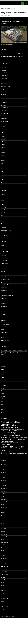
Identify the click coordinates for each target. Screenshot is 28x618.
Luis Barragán (3, 448)
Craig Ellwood (8, 429)
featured (7, 430)
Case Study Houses (5, 207)
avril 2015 (3, 477)
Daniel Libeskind (4, 78)
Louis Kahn (3, 105)
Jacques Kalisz (15, 437)
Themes (2, 337)
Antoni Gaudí (15, 422)
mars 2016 (3, 472)
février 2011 (3, 561)
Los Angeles (3, 158)
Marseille (3, 160)
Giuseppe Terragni (5, 89)
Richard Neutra (4, 121)
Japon (20, 437)
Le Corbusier (4, 102)
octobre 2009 (4, 604)
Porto (2, 174)
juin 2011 (3, 550)
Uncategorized (4, 217)
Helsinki (3, 147)
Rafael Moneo (4, 116)
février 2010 (3, 593)
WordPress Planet (5, 340)
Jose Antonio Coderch (6, 97)
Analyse (2, 204)
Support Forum (4, 335)
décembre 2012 (4, 501)
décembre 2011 (4, 534)
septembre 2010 (4, 574)
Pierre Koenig (7, 451)
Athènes (3, 136)
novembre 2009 (4, 601)
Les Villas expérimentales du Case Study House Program (14, 53)
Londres (2, 155)
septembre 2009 (4, 606)
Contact (2, 194)
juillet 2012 (3, 515)
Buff (15, 425)
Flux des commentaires (6, 233)
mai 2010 (3, 585)
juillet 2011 (3, 547)
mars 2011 (3, 558)
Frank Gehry (3, 83)
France (10, 430)
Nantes (2, 166)
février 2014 (3, 488)
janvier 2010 (4, 596)
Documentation (4, 326)
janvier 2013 (4, 499)
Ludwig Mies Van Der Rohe (7, 107)
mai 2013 (3, 493)
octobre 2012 (4, 507)
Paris (2, 171)
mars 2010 (3, 590)
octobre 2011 (4, 539)
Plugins (2, 329)
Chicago (3, 144)
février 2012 (3, 528)
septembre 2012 (4, 510)
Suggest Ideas (4, 332)
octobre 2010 (4, 571)
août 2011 (3, 544)
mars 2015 (3, 480)
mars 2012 (3, 526)
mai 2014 (3, 483)
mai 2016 (3, 467)
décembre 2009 (4, 598)
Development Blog (5, 324)
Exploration (3, 209)
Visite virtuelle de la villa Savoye (7, 44)
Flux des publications (6, 230)
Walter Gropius (4, 124)
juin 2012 (3, 518)
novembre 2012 (4, 504)
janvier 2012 (4, 531)
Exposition (3, 430)
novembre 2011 (4, 536)
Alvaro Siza (3, 70)
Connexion (3, 227)
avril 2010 (3, 588)
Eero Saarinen (4, 81)
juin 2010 (3, 582)
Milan (2, 163)
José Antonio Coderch (10, 439)
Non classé (3, 212)
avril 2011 (3, 555)
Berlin (2, 141)
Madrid (9, 448)
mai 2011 (3, 553)
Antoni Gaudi (4, 72)
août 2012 (3, 512)
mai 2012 (3, 520)
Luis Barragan (4, 110)
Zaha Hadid (3, 126)
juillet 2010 (3, 579)
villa (20, 453)
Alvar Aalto (3, 67)
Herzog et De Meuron (6, 91)
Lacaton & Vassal (22, 439)
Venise (2, 184)
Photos (2, 215)
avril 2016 (3, 469)
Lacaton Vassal (4, 99)
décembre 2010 (4, 566)
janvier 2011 (4, 563)
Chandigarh (20, 427)
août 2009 (3, 609)
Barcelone (3, 139)
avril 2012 (3, 523)
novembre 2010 (4, 569)
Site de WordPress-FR (6, 235)
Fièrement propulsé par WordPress (7, 616)
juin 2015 (3, 475)
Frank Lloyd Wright (5, 86)
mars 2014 (3, 485)
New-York (3, 168)
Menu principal (26, 3)
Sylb (9, 15)
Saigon (2, 179)
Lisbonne (3, 152)
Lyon (7, 448)
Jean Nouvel (3, 94)
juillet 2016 (3, 464)
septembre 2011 (4, 542)
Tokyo (2, 182)
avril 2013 (3, 496)
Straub (15, 453)
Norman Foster (4, 113)
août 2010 (3, 577)
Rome (2, 176)
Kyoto (2, 149)
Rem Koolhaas (4, 118)
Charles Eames (4, 75)
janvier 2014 (4, 491)
